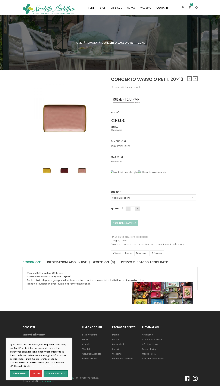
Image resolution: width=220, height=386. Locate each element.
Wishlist (86, 349)
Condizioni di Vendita (153, 339)
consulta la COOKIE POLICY (46, 366)
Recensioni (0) (103, 262)
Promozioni (118, 344)
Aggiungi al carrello (124, 223)
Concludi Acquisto (91, 353)
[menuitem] (91, 8)
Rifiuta (36, 373)
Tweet (118, 253)
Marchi (115, 334)
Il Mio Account (89, 334)
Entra (85, 339)
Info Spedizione (150, 344)
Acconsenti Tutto (55, 373)
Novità (115, 339)
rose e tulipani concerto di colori (148, 244)
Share (129, 253)
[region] (39, 359)
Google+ (143, 253)
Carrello (86, 344)
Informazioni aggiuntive (67, 262)
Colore (116, 192)
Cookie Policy (149, 353)
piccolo (127, 244)
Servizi (115, 349)
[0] (190, 7)
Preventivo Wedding (122, 358)
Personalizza (19, 373)
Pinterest (157, 253)
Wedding (117, 353)
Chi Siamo (147, 334)
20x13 (119, 244)
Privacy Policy (149, 349)
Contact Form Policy (153, 358)
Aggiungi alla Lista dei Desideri (123, 237)
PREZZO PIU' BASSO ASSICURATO (144, 262)
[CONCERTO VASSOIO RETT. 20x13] (46, 170)
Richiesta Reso (89, 358)
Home (78, 43)
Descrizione (31, 262)
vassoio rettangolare (174, 244)
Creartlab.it (48, 381)
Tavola (92, 43)
